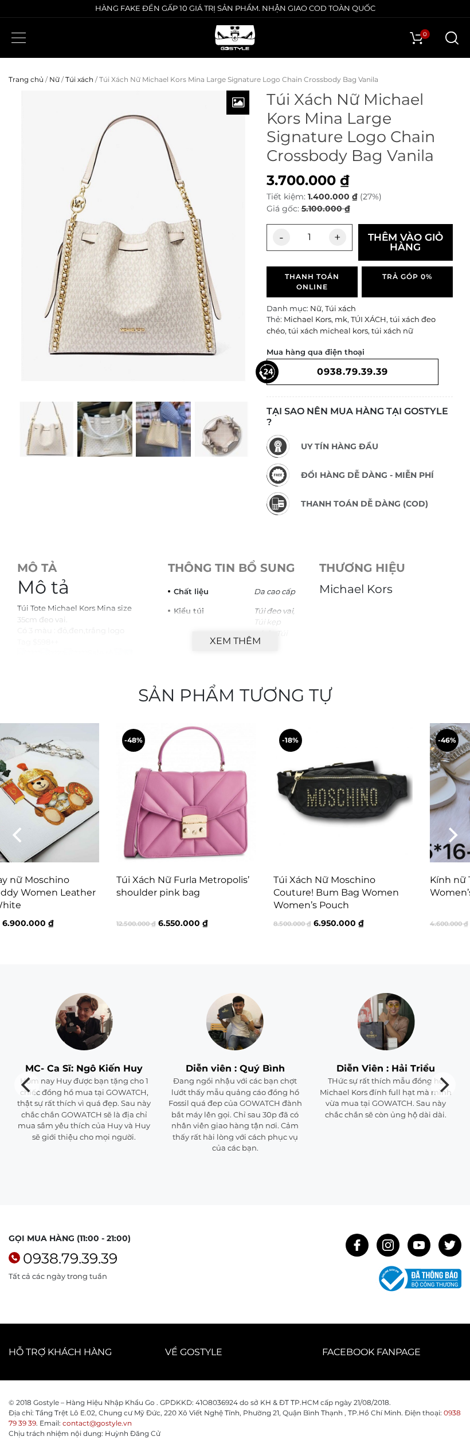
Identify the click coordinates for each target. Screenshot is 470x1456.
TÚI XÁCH (368, 319)
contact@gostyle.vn (97, 1423)
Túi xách (79, 79)
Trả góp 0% (407, 276)
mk (341, 319)
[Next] (451, 835)
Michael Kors (307, 319)
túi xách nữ (392, 330)
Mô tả (37, 568)
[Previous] (18, 835)
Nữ (54, 79)
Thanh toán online (312, 281)
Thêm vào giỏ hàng (405, 242)
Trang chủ (26, 79)
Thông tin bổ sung (231, 568)
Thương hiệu (362, 568)
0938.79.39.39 (70, 1258)
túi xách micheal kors (328, 330)
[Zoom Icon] (237, 103)
